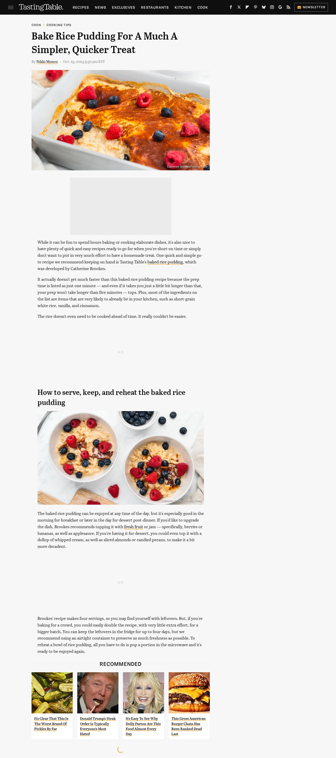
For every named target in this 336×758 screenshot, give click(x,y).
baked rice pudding (165, 262)
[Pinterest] (255, 8)
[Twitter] (239, 8)
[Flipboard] (247, 8)
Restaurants (155, 7)
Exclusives (123, 7)
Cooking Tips (59, 24)
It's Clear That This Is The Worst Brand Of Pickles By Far (51, 723)
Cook (202, 7)
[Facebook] (231, 8)
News (100, 7)
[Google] (280, 8)
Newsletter (314, 7)
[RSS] (288, 8)
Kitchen (183, 7)
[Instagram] (272, 8)
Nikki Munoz (47, 61)
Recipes (81, 7)
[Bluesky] (263, 8)
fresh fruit (133, 526)
